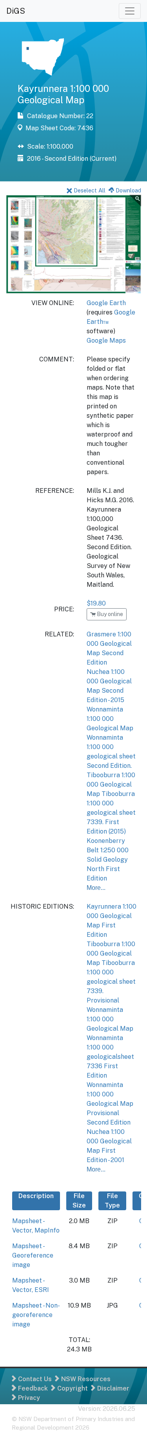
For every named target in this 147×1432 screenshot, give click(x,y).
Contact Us (34, 1379)
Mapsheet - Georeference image (32, 1255)
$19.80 (96, 603)
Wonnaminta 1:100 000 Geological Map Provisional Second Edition (110, 1103)
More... (96, 887)
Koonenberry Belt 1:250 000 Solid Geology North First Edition (108, 859)
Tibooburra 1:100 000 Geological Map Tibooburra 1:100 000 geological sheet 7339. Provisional (111, 972)
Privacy (28, 1397)
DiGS (15, 11)
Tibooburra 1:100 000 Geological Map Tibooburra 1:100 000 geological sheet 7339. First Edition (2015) (111, 803)
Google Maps (106, 340)
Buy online (109, 614)
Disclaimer (112, 1388)
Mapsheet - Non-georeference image (36, 1315)
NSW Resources (85, 1379)
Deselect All (88, 190)
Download (127, 190)
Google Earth (106, 303)
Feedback (32, 1388)
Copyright (72, 1388)
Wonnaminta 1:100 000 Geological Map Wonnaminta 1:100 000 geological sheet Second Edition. (111, 737)
